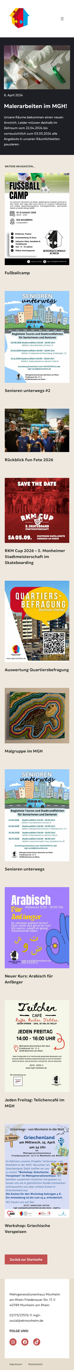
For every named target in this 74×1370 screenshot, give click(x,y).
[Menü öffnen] (62, 18)
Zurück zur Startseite (26, 1259)
